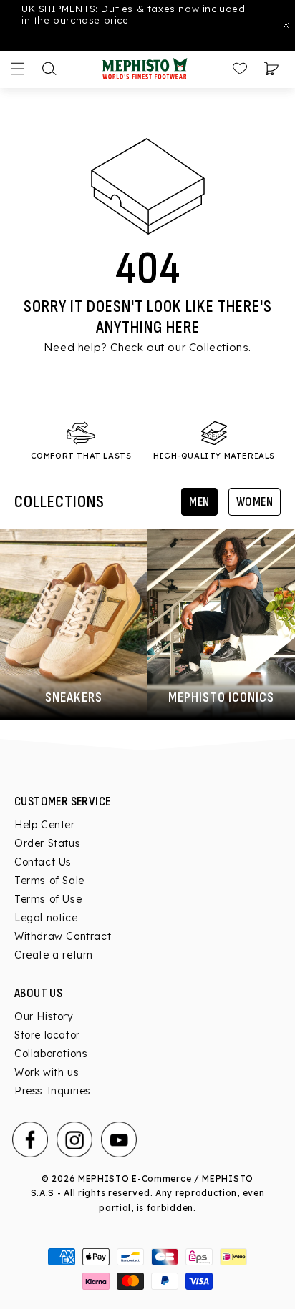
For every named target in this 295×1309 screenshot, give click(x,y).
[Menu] (18, 68)
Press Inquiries (52, 1090)
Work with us (46, 1072)
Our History (44, 1016)
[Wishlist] (240, 68)
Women (255, 501)
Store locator (47, 1035)
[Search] (49, 68)
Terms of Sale (49, 880)
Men (199, 501)
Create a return (53, 954)
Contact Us (43, 861)
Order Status (47, 843)
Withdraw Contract (62, 936)
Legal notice (45, 917)
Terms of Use (48, 899)
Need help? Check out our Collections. (147, 347)
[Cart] (271, 68)
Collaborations (50, 1053)
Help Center (44, 824)
